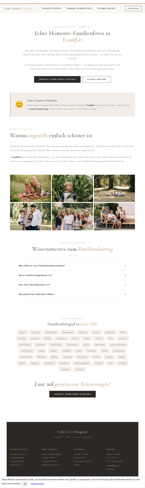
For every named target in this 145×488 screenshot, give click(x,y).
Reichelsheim (82, 357)
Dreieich (75, 338)
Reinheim (96, 357)
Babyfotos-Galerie (48, 457)
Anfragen (133, 8)
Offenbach (41, 357)
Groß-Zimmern (72, 344)
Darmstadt (35, 338)
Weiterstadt (65, 369)
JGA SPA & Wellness (81, 454)
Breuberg (21, 338)
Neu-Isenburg (119, 351)
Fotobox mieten (106, 8)
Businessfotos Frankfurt (82, 461)
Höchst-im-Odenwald (118, 344)
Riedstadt (109, 357)
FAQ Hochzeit (15, 465)
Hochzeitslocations (17, 461)
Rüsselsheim (49, 363)
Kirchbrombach (26, 351)
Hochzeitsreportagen (17, 457)
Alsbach (23, 332)
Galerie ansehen (96, 79)
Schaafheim (64, 363)
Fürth (111, 338)
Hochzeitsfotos (51, 8)
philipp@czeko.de (112, 465)
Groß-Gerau (40, 344)
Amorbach (35, 332)
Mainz (79, 351)
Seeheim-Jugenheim (81, 363)
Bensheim (96, 332)
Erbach (87, 338)
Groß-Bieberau (24, 344)
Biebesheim (110, 332)
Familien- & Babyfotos (79, 8)
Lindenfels (66, 351)
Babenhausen (68, 332)
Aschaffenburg (51, 332)
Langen (41, 351)
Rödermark (35, 363)
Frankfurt (99, 338)
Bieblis (123, 332)
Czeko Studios (17, 8)
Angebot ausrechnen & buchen (57, 79)
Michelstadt (91, 351)
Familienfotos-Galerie (49, 461)
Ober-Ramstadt (26, 357)
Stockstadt (98, 363)
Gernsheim (123, 338)
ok (25, 483)
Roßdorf (22, 363)
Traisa (110, 363)
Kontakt (76, 465)
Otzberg (54, 357)
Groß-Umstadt (56, 344)
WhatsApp (110, 469)
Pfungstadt (67, 357)
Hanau (86, 344)
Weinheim (122, 363)
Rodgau (121, 357)
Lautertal (53, 351)
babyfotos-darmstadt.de (50, 465)
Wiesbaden (79, 369)
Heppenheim (99, 344)
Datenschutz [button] (37, 483)
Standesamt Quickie (17, 454)
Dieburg (48, 338)
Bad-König (83, 332)
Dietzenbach (61, 338)
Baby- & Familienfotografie (51, 454)
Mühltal (104, 351)
